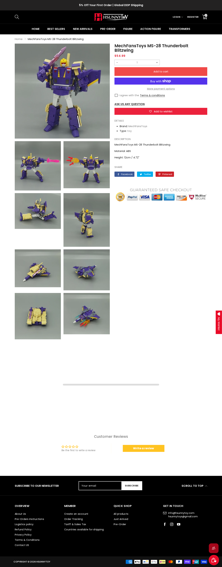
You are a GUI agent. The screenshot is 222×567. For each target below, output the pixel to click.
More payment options (161, 88)
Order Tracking (73, 519)
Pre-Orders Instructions (29, 519)
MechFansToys (137, 126)
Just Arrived (121, 519)
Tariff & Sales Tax (75, 524)
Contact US (22, 545)
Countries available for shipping (84, 529)
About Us (20, 514)
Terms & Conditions (27, 540)
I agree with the (129, 95)
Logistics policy (24, 524)
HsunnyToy (43, 561)
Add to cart (160, 71)
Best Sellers (56, 29)
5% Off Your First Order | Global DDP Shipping (111, 5)
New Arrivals (82, 29)
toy (129, 131)
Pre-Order (120, 524)
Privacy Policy (23, 534)
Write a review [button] (143, 448)
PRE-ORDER (108, 29)
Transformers (179, 29)
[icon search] (73, 17)
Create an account (76, 514)
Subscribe (132, 485)
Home (36, 29)
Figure (128, 29)
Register (193, 17)
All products (121, 514)
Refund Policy (23, 529)
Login (177, 17)
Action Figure (150, 29)
